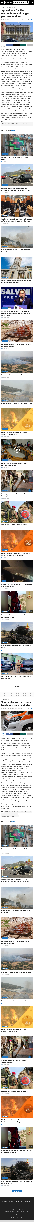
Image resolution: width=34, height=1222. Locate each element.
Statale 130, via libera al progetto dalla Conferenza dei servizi (14, 464)
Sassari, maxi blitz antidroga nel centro (14, 525)
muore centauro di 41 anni (12, 811)
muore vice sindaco (26, 811)
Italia (4, 581)
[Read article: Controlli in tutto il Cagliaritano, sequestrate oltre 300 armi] (17, 664)
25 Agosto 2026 (5, 588)
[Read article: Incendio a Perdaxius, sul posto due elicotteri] (17, 362)
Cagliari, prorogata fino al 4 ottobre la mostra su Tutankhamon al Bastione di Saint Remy (16, 220)
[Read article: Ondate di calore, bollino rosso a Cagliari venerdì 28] (17, 145)
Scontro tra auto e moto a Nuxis (10, 816)
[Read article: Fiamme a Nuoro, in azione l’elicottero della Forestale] (17, 237)
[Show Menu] (2, 2)
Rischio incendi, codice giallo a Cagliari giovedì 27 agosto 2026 (14, 433)
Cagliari (13, 7)
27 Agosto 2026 (5, 161)
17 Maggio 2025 (5, 19)
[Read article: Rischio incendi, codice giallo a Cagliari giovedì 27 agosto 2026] (17, 419)
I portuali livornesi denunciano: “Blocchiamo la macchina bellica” (16, 585)
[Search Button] (32, 2)
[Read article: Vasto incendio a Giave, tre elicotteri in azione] (17, 391)
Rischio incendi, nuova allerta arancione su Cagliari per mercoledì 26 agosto (16, 554)
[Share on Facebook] (9, 45)
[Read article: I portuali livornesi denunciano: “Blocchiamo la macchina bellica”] (17, 571)
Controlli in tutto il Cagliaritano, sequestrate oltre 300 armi (16, 677)
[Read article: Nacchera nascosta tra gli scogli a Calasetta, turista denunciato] (17, 331)
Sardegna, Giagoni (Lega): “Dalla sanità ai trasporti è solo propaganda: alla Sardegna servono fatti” (15, 313)
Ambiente (5, 340)
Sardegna (7, 7)
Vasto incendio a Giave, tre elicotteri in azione (16, 404)
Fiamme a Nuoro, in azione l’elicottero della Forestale (15, 251)
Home (2, 7)
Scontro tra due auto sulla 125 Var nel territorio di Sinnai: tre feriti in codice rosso (15, 189)
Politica (5, 277)
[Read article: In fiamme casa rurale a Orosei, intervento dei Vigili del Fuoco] (17, 633)
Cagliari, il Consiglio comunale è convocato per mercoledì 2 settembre (16, 281)
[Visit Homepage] (16, 2)
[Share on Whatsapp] (23, 45)
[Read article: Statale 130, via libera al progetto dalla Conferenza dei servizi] (17, 450)
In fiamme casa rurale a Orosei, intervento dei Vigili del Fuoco (16, 647)
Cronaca (5, 246)
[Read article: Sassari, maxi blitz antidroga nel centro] (17, 512)
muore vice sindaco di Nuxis (9, 814)
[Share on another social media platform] (30, 45)
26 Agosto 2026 (5, 467)
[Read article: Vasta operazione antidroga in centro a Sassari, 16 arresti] (17, 481)
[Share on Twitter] (16, 45)
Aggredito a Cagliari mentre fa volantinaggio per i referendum (15, 124)
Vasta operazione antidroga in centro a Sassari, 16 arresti (14, 495)
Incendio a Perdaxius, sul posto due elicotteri (16, 375)
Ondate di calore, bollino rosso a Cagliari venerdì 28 (15, 158)
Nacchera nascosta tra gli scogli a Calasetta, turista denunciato (16, 345)
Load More (17, 686)
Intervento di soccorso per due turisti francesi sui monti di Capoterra (16, 616)
